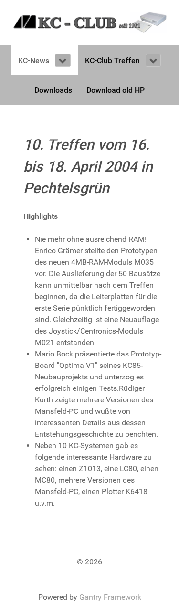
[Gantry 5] (89, 21)
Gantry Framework (110, 597)
